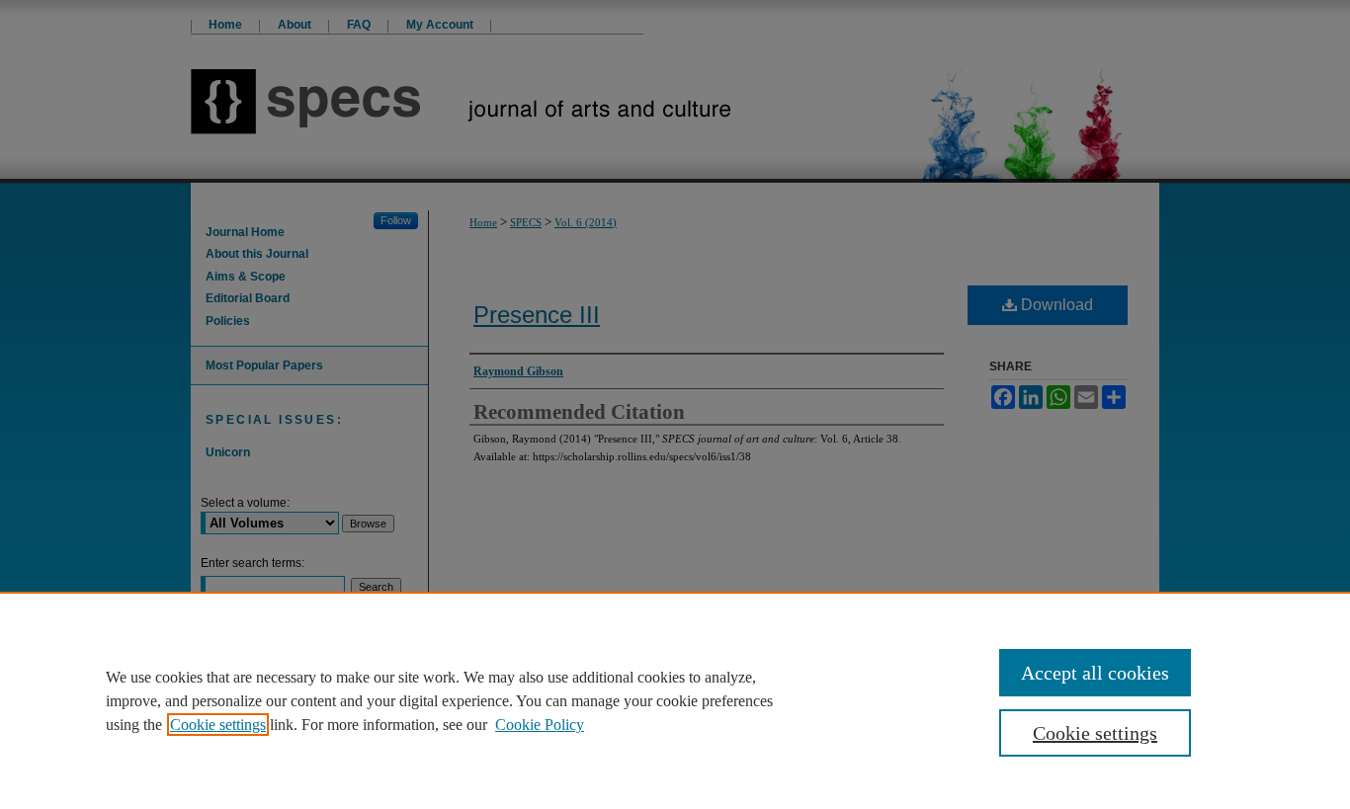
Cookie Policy (539, 724)
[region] (675, 700)
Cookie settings (218, 724)
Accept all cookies (1095, 673)
